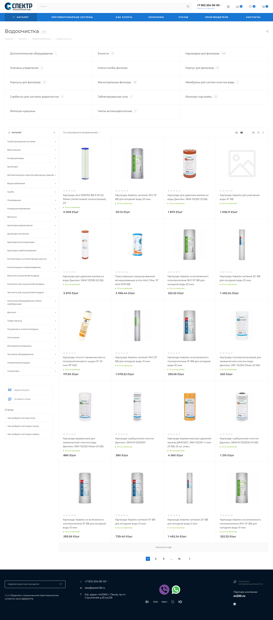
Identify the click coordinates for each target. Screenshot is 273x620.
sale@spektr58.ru (95, 587)
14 (179, 558)
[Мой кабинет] (228, 7)
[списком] (258, 132)
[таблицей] (263, 132)
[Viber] (164, 589)
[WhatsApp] (176, 589)
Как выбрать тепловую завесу (23, 434)
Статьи (9, 409)
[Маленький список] (236, 132)
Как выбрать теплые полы (21, 418)
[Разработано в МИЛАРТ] (251, 604)
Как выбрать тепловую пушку (23, 426)
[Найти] (188, 6)
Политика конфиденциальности (251, 583)
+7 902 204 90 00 (208, 5)
